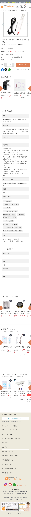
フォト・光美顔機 (8, 227)
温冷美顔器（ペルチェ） (9, 217)
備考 (4, 276)
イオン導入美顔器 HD (6, 92)
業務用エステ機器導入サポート (11, 455)
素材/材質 (5, 269)
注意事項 (5, 145)
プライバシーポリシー (16, 499)
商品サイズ (6, 253)
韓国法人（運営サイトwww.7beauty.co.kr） (15, 491)
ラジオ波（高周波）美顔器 (10, 211)
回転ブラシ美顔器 (8, 230)
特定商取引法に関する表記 (19, 497)
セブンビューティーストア (9, 430)
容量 (4, 261)
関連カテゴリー (7, 196)
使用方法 (5, 137)
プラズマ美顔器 (7, 201)
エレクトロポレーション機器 (11, 204)
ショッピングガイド (7, 434)
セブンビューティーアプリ (9, 468)
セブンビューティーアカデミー (11, 438)
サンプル (4, 447)
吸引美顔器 (18, 227)
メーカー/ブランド (8, 179)
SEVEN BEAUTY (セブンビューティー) (18, 44)
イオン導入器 (6, 207)
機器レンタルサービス (8, 451)
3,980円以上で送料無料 (15, 57)
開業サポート (6, 442)
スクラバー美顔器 (8, 221)
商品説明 (5, 125)
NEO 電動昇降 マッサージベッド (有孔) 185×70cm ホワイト (19, 393)
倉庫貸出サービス (7, 473)
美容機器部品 (18, 230)
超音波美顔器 (21, 214)
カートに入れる (23, 64)
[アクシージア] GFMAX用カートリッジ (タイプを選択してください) (6, 313)
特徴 (4, 115)
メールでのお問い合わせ (16, 418)
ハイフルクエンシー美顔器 (10, 224)
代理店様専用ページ (7, 460)
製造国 (4, 189)
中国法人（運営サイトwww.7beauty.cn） (16, 493)
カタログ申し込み (7, 464)
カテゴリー (6, 235)
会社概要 (6, 497)
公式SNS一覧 (21, 485)
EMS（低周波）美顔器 (9, 214)
